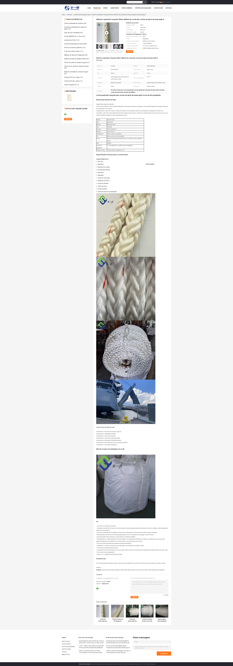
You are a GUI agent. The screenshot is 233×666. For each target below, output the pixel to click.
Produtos (96, 8)
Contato (129, 51)
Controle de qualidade (143, 8)
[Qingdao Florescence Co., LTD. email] (66, 114)
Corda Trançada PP (70, 85)
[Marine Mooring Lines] (106, 32)
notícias (169, 8)
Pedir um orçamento (156, 2)
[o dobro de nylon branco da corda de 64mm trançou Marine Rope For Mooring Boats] (147, 611)
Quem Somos (114, 8)
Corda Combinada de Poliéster (74, 23)
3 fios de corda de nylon (71, 51)
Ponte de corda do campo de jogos (75, 62)
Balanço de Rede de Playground (74, 55)
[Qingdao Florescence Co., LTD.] (72, 8)
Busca (144, 2)
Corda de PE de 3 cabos (72, 81)
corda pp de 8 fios (70, 40)
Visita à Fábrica (127, 8)
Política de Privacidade (84, 664)
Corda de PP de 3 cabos (72, 77)
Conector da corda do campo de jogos (76, 66)
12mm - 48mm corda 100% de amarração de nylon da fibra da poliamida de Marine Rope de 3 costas (91, 647)
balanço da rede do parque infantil (75, 59)
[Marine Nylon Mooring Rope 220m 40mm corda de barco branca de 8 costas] (162, 611)
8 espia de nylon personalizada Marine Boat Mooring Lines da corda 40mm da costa (117, 642)
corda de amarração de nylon (82, 14)
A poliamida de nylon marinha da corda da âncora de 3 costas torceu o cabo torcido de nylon (91, 642)
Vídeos (105, 8)
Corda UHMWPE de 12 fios (72, 36)
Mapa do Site (66, 654)
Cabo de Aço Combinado (72, 32)
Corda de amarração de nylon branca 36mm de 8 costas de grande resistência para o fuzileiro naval (102, 620)
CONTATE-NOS (158, 8)
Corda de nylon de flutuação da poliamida (154, 570)
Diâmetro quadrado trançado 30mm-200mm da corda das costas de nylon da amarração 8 (109, 52)
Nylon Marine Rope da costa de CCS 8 (134, 570)
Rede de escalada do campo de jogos (76, 72)
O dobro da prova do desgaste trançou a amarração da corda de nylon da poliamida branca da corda (117, 620)
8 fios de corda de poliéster (73, 47)
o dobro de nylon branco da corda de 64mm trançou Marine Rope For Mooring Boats (147, 620)
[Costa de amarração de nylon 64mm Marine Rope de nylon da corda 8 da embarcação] (132, 611)
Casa (89, 8)
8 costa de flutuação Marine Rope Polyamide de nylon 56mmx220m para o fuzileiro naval (118, 647)
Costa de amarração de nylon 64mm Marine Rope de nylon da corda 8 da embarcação (132, 620)
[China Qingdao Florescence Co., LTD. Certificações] (69, 97)
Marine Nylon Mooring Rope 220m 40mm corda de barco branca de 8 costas (162, 620)
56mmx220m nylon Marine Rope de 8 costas (113, 570)
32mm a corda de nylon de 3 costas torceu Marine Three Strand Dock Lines (90, 651)
